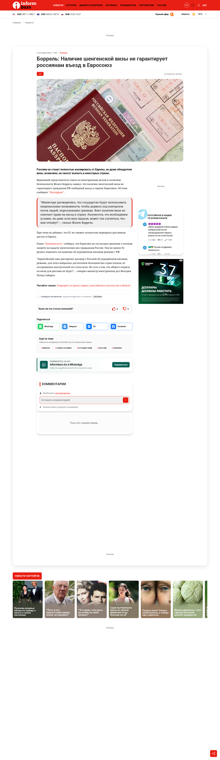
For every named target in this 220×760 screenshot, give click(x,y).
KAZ (205, 5)
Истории (71, 5)
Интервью (111, 5)
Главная (17, 22)
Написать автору (174, 74)
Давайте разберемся (91, 5)
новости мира (64, 348)
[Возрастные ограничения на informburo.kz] (186, 5)
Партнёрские (146, 5)
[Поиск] (192, 5)
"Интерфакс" (56, 192)
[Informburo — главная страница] (25, 5)
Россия (103, 348)
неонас (64, 53)
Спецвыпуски (128, 5)
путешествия (85, 348)
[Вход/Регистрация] (198, 5)
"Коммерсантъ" (54, 243)
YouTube (161, 5)
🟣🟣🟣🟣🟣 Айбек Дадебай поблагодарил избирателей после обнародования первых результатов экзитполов (163, 230)
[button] (194, 14)
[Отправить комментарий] (125, 400)
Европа (46, 348)
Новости (58, 5)
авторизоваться (62, 393)
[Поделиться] (213, 753)
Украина (117, 348)
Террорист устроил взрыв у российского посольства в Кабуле (94, 285)
